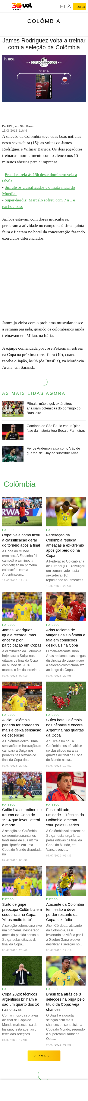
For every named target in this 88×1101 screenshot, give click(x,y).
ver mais (41, 1056)
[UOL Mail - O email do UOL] (62, 6)
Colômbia (44, 21)
